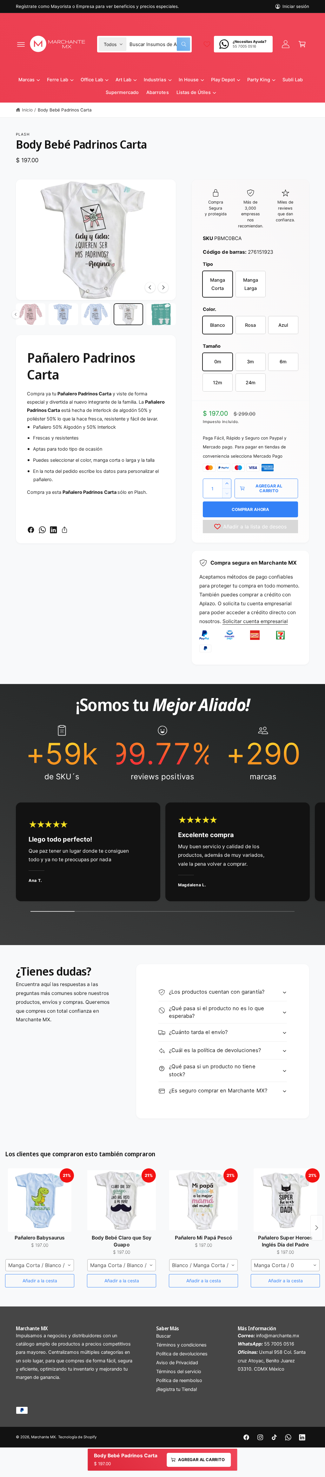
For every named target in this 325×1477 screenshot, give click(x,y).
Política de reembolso (179, 1380)
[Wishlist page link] (207, 44)
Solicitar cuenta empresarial (255, 621)
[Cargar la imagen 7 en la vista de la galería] (161, 314)
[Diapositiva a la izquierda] (150, 287)
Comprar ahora (250, 509)
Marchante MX (43, 1437)
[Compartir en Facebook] (31, 530)
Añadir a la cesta (40, 1280)
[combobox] (160, 44)
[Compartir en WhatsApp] (42, 530)
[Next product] (316, 1227)
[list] (162, 753)
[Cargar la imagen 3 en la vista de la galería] (30, 314)
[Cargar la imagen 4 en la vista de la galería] (63, 314)
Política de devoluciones (182, 1354)
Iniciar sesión (295, 6)
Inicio (27, 109)
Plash (23, 134)
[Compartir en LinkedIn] (53, 530)
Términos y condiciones (181, 1345)
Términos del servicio (178, 1371)
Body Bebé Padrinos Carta (65, 109)
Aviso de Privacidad (177, 1363)
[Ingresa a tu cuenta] (285, 44)
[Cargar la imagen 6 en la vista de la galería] (128, 314)
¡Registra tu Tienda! (176, 1389)
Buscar (163, 1336)
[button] (21, 44)
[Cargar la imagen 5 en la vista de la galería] (96, 314)
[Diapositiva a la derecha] (163, 287)
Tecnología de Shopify (77, 1437)
